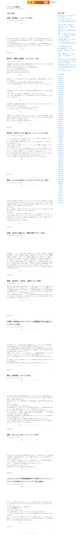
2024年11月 (60, 108)
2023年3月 (60, 146)
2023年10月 (61, 133)
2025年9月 (60, 88)
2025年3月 (60, 100)
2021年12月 (60, 175)
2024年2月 (60, 125)
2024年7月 (60, 115)
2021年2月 (60, 194)
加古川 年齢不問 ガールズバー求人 (66, 53)
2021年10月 (60, 179)
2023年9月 (60, 135)
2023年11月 (60, 131)
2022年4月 (60, 167)
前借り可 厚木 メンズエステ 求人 (65, 19)
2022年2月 (60, 171)
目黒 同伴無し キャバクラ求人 (20, 18)
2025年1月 (60, 104)
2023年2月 (60, 148)
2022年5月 (60, 165)
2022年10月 (61, 156)
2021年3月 (60, 192)
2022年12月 (61, 152)
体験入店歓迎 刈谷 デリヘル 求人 (65, 48)
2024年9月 (60, 111)
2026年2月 (60, 78)
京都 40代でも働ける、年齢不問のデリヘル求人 (26, 233)
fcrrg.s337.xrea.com (12, 20)
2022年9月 (60, 158)
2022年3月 (60, 169)
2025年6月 (60, 94)
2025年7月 (60, 92)
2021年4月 (60, 191)
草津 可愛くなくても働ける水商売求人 (67, 59)
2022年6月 (60, 164)
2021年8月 (60, 183)
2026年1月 (60, 80)
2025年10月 (61, 86)
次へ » (34, 533)
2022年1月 (60, 173)
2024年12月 (61, 106)
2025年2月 (60, 102)
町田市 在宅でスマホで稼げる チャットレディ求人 (28, 133)
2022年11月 (60, 154)
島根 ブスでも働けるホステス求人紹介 (67, 33)
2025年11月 (60, 84)
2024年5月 (60, 119)
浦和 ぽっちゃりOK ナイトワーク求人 (23, 435)
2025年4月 (60, 98)
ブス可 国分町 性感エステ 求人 (65, 46)
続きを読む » (10, 52)
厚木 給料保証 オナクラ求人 (19, 376)
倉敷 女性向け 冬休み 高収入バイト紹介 (24, 281)
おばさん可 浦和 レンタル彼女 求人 (66, 24)
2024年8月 (60, 113)
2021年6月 (60, 187)
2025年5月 (60, 96)
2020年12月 (61, 198)
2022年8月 (60, 160)
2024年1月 (60, 127)
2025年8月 (60, 90)
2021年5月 (60, 189)
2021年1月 (60, 196)
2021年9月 (60, 181)
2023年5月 (60, 142)
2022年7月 (60, 162)
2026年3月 (60, 77)
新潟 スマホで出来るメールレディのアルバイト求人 (28, 180)
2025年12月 (61, 82)
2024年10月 (61, 109)
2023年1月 (60, 150)
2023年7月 (60, 138)
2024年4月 (60, 121)
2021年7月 (60, 185)
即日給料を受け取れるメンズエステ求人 (67, 64)
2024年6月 (60, 117)
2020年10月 (61, 202)
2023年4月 (60, 144)
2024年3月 (60, 123)
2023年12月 (61, 129)
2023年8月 (60, 136)
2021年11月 (60, 177)
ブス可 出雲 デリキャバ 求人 (64, 70)
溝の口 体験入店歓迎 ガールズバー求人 (23, 59)
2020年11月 (60, 200)
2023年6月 (60, 140)
